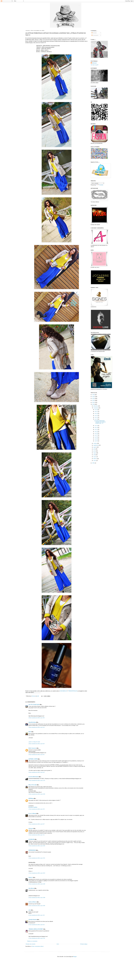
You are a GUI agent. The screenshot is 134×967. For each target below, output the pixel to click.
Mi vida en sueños (33, 807)
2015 (93, 396)
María (30, 731)
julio (94, 449)
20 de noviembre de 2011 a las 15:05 (37, 905)
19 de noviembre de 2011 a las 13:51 (37, 858)
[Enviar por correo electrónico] (44, 696)
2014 (93, 398)
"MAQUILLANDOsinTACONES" (36, 929)
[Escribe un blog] (45, 696)
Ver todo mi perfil (94, 64)
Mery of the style (33, 784)
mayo (94, 452)
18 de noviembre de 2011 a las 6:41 (36, 754)
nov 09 (96, 433)
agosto (95, 447)
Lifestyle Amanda (33, 919)
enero (94, 460)
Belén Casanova (32, 748)
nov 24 (96, 413)
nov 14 (96, 427)
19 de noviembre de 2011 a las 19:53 (37, 873)
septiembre (96, 445)
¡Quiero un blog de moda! (34, 741)
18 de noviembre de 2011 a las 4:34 (36, 727)
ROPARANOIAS (32, 850)
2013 (93, 400)
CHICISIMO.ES (63, 691)
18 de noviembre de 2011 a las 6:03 (36, 743)
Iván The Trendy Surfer (34, 704)
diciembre (95, 406)
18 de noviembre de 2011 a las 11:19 (37, 780)
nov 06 (96, 437)
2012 (93, 402)
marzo (95, 456)
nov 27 (96, 411)
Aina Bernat (31, 888)
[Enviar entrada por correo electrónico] (42, 696)
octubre (95, 443)
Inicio (58, 944)
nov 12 (96, 429)
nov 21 (96, 417)
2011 (93, 404)
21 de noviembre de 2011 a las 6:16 (36, 924)
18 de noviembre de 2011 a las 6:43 (36, 772)
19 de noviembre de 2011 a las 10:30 (37, 845)
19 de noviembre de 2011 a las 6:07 (36, 824)
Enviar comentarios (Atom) (37, 946)
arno (30, 910)
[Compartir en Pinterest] (49, 696)
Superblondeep (32, 722)
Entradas (94, 32)
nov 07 (96, 435)
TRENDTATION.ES (72, 691)
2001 (93, 463)
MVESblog (31, 798)
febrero (95, 458)
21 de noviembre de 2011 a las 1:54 (36, 915)
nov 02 (96, 440)
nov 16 (96, 425)
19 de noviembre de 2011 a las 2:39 (36, 809)
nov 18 (96, 419)
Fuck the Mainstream (34, 776)
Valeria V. (31, 877)
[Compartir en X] (47, 696)
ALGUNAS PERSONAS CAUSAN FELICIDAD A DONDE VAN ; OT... (100, 422)
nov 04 (96, 439)
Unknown (31, 828)
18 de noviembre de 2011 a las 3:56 (36, 717)
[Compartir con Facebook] (48, 696)
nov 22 (96, 415)
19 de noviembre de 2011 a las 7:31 (36, 834)
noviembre (95, 407)
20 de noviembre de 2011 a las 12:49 (37, 883)
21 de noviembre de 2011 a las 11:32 (37, 938)
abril (94, 454)
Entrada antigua (83, 944)
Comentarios (95, 35)
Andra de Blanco (33, 901)
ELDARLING (31, 839)
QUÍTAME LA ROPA (33, 759)
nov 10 (96, 431)
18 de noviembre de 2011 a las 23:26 (37, 794)
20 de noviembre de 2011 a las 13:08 (37, 897)
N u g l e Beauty (32, 813)
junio (94, 451)
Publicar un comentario (32, 941)
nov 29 (96, 409)
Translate (101, 184)
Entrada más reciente (30, 944)
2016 (93, 394)
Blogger (75, 956)
